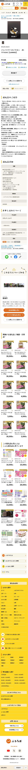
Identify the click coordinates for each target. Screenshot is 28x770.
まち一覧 (20, 12)
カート (21, 5)
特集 (25, 12)
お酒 (15, 602)
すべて (2, 590)
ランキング (8, 12)
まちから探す (4, 245)
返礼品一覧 (14, 12)
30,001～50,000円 (18, 677)
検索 (17, 8)
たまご (2, 602)
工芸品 (2, 624)
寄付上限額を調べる (6, 699)
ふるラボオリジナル (18, 590)
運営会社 (23, 758)
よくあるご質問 (5, 711)
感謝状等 (16, 624)
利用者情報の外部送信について (11, 758)
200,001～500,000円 (6, 683)
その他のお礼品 (5, 627)
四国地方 (12, 663)
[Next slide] (26, 12)
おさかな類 (3, 599)
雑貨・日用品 (16, 15)
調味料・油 (3, 611)
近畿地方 (21, 660)
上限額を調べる (23, 67)
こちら (21, 63)
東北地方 (21, 657)
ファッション (17, 621)
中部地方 (11, 245)
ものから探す (9, 15)
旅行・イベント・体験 (6, 614)
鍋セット (16, 611)
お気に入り (17, 5)
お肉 (15, 593)
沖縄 (2, 665)
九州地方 (21, 663)
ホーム (2, 15)
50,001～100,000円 (5, 680)
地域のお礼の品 (17, 614)
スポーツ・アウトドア (19, 618)
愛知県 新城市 (5, 47)
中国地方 (3, 663)
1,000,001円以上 (5, 686)
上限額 (14, 5)
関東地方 (3, 660)
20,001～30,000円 (5, 677)
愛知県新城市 (18, 245)
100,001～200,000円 (19, 680)
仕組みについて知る (12, 67)
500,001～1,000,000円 (19, 683)
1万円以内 (3, 674)
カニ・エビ (16, 596)
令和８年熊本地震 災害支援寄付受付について (14, 0)
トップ (2, 12)
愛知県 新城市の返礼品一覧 (7, 247)
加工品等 (3, 608)
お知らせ (3, 715)
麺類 (15, 608)
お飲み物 (3, 605)
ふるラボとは (4, 708)
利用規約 (6, 756)
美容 (2, 621)
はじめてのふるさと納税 (7, 696)
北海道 (11, 657)
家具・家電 (3, 17)
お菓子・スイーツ (18, 605)
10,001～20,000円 (18, 674)
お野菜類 (16, 599)
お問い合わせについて (14, 84)
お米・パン (3, 593)
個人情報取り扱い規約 (16, 756)
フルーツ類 (3, 596)
